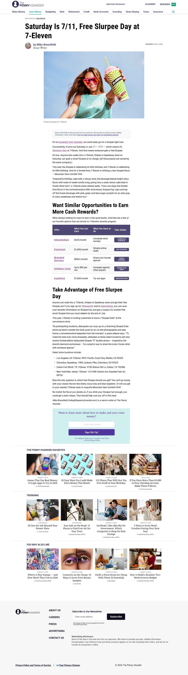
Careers (54, 617)
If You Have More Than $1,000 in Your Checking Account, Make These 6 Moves (145, 483)
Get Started (121, 249)
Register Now (122, 278)
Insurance (158, 11)
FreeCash (59, 249)
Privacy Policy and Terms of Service (33, 665)
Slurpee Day (59, 150)
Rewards (167, 4)
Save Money (35, 11)
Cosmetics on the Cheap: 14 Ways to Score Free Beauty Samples (77, 577)
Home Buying (132, 11)
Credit (86, 11)
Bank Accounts (101, 11)
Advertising (57, 630)
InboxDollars (61, 239)
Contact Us (56, 637)
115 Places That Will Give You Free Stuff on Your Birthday (111, 482)
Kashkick (59, 278)
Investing (117, 11)
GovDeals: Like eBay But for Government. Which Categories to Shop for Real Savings (111, 530)
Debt (62, 11)
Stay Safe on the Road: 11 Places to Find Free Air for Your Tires (77, 528)
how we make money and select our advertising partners (97, 135)
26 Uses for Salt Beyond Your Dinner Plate (43, 527)
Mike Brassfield (46, 44)
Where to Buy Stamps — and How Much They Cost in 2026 (43, 576)
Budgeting (51, 11)
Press (53, 624)
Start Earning (121, 259)
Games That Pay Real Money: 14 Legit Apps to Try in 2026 (42, 482)
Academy (150, 4)
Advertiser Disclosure (115, 4)
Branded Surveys (59, 259)
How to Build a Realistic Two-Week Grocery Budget (145, 576)
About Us (55, 610)
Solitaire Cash (62, 268)
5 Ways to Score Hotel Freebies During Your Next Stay (145, 528)
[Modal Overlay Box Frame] (91, 426)
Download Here (121, 269)
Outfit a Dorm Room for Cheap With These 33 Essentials (111, 576)
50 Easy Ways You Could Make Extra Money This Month (77, 482)
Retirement (73, 11)
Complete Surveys (121, 240)
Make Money (18, 11)
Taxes (146, 11)
